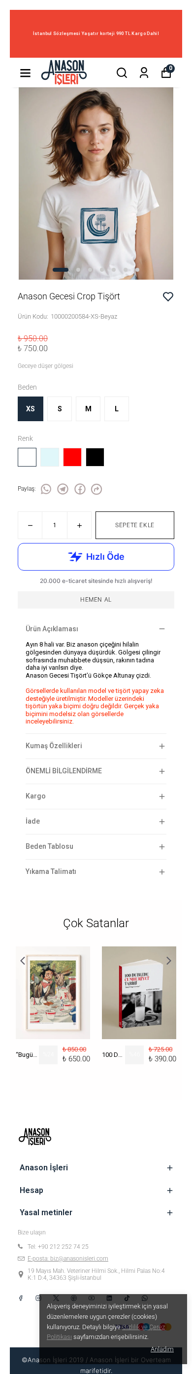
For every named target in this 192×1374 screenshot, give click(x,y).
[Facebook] (21, 1298)
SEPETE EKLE (135, 525)
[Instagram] (38, 1298)
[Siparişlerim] (144, 73)
